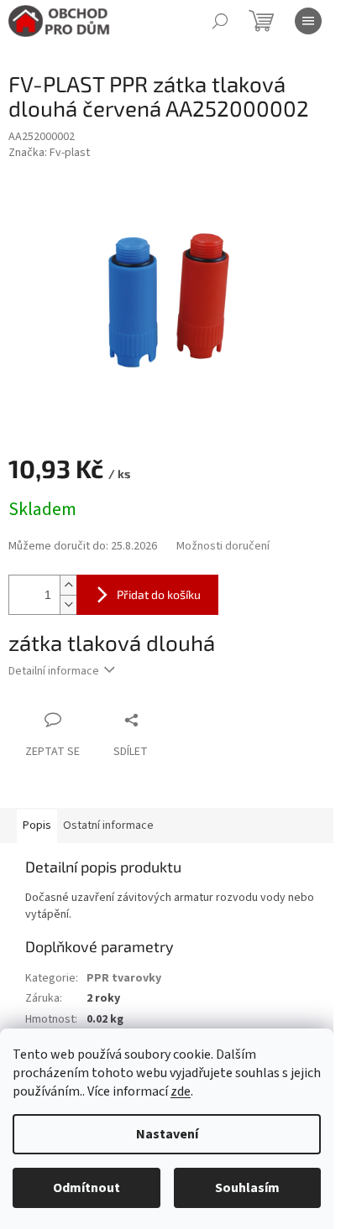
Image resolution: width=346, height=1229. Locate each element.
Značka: (49, 152)
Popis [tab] (37, 825)
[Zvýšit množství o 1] (68, 585)
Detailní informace (53, 671)
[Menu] (308, 21)
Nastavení (167, 1134)
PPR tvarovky (123, 978)
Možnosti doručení (223, 547)
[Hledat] (220, 21)
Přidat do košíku (159, 594)
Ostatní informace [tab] (108, 825)
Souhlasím (247, 1188)
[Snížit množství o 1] (68, 604)
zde (180, 1091)
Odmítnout (86, 1188)
